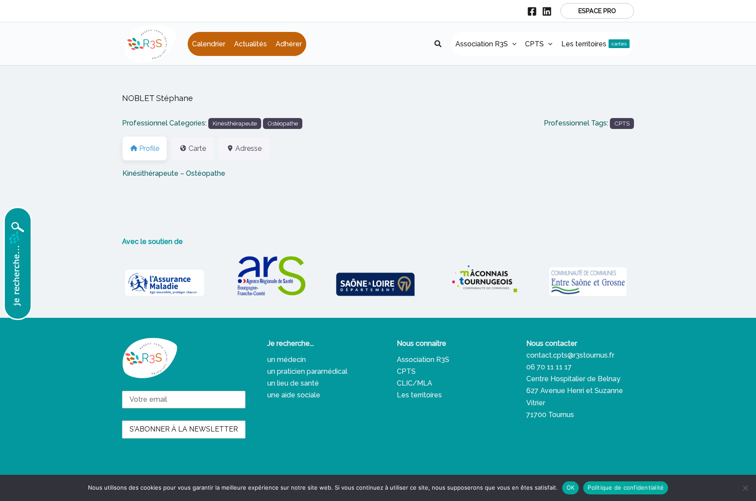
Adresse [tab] (248, 148)
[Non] (745, 488)
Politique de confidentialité (626, 487)
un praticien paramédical (307, 371)
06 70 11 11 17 (549, 367)
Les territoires (419, 395)
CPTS (622, 123)
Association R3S (423, 359)
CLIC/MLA (414, 383)
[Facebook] (532, 11)
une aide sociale (293, 395)
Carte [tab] (197, 148)
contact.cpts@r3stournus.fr (570, 355)
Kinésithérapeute (235, 123)
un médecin (286, 359)
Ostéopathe (282, 123)
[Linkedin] (547, 11)
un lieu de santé (293, 383)
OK (571, 487)
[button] (597, 11)
